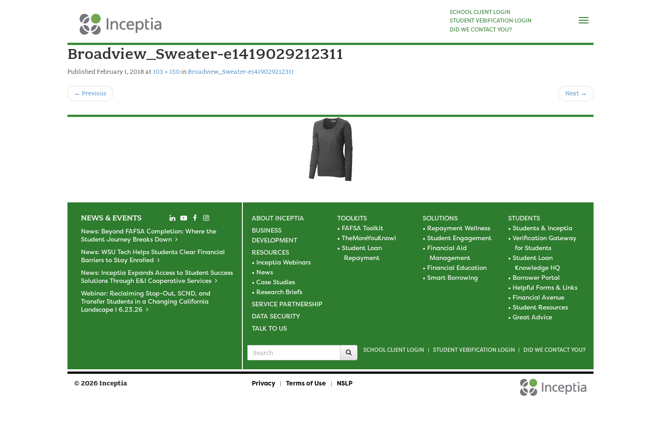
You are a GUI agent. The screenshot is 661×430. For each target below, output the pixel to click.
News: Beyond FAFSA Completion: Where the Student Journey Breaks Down (148, 235)
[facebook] (195, 218)
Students (524, 218)
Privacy (263, 383)
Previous (90, 93)
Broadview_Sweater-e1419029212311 (241, 71)
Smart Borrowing (452, 277)
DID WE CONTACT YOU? (481, 30)
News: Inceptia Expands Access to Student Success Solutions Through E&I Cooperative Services (157, 276)
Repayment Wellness (458, 228)
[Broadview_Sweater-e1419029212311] (330, 150)
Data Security (276, 316)
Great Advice (532, 317)
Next (576, 93)
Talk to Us (269, 328)
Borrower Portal (536, 277)
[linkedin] (172, 218)
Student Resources (540, 307)
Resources (270, 252)
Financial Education (457, 267)
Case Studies (275, 282)
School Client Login (393, 350)
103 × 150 (166, 71)
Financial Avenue (538, 297)
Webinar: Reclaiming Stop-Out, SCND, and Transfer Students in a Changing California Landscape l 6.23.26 (145, 301)
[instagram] (206, 218)
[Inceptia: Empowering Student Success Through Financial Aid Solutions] (75, 29)
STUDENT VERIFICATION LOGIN (490, 21)
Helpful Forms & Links (545, 287)
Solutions (440, 218)
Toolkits (352, 218)
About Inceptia (278, 218)
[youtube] (183, 218)
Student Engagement (459, 237)
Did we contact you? (554, 350)
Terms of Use (306, 383)
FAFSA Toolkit (362, 228)
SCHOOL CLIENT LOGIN (480, 12)
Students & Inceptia (542, 228)
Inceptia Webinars (283, 262)
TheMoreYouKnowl (369, 237)
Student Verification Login (474, 350)
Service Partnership (287, 304)
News (264, 272)
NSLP (345, 383)
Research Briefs (279, 291)
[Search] (348, 352)
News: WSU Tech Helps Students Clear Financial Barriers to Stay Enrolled (153, 255)
